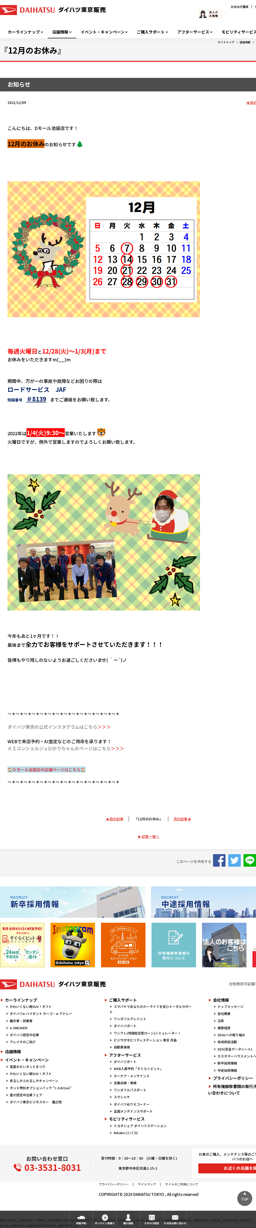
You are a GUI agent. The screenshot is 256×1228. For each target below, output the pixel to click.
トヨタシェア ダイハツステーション (140, 1125)
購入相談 (128, 1223)
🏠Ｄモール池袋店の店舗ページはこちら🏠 (47, 769)
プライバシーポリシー (114, 1184)
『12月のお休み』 (148, 818)
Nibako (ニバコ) (126, 1132)
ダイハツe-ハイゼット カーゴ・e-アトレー (41, 1013)
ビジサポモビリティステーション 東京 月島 (145, 1040)
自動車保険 (122, 1047)
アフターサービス (193, 32)
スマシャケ (122, 1097)
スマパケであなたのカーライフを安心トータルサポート (151, 1009)
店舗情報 (60, 32)
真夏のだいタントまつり (28, 1066)
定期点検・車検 (125, 1083)
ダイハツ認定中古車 (24, 1034)
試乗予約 (81, 1223)
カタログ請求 (239, 7)
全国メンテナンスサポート (133, 1111)
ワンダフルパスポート (130, 1090)
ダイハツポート (125, 1025)
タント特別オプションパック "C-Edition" (41, 1088)
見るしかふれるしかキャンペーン (34, 1080)
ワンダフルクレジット (130, 1018)
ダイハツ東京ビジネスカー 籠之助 (36, 1102)
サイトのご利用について (181, 1184)
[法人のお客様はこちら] (224, 945)
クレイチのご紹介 (23, 1041)
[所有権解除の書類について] (174, 945)
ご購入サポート (151, 32)
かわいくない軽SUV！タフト (31, 1006)
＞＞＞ (104, 726)
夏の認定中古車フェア (26, 1095)
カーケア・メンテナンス (132, 1075)
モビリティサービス (127, 1119)
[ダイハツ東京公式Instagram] (72, 945)
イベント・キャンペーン (102, 32)
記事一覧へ (150, 836)
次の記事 (181, 818)
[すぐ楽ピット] (22, 945)
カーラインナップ (24, 32)
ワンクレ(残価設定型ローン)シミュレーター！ (147, 1033)
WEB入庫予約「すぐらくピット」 (138, 1068)
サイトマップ (147, 1184)
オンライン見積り (105, 1223)
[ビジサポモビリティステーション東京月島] (123, 945)
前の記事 (117, 818)
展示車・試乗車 (21, 1020)
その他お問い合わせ (175, 1223)
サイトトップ (226, 42)
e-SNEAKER (18, 1027)
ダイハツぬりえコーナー (132, 1104)
